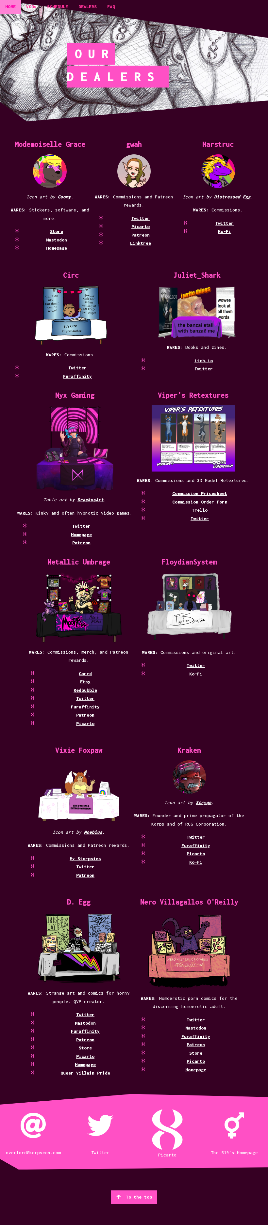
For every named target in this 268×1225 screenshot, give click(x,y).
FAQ (111, 6)
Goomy (64, 196)
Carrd (85, 673)
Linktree (140, 243)
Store (56, 231)
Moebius (93, 832)
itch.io (203, 360)
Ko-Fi (224, 231)
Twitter (140, 218)
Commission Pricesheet (199, 493)
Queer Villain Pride (85, 1073)
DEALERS (87, 6)
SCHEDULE (57, 6)
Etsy (85, 681)
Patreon (140, 235)
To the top (139, 1197)
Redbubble (85, 690)
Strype (203, 802)
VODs (31, 6)
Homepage (56, 248)
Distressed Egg (232, 196)
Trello (200, 510)
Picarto (140, 226)
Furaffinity (77, 376)
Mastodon (56, 239)
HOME (10, 6)
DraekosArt (90, 499)
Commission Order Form (199, 501)
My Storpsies (85, 858)
